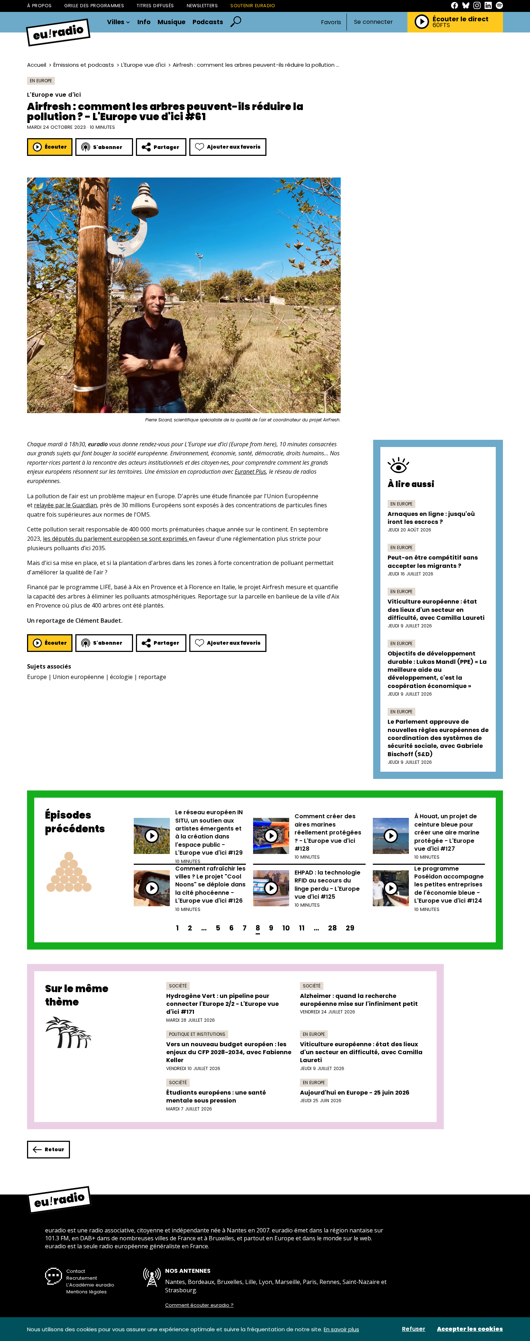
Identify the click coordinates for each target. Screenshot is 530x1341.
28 (332, 928)
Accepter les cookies (470, 1329)
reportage (152, 677)
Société (178, 986)
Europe (37, 677)
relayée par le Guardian (65, 505)
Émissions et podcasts (83, 65)
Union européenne (78, 677)
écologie (121, 677)
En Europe (41, 81)
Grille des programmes (94, 6)
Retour (54, 1149)
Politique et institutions (197, 1034)
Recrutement (81, 1278)
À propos (39, 6)
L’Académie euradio (90, 1284)
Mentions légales (86, 1291)
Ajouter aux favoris (234, 146)
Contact (75, 1271)
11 (302, 928)
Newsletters (202, 6)
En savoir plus (341, 1329)
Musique (171, 22)
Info (143, 22)
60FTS (441, 25)
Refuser (413, 1329)
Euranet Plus (250, 472)
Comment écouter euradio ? (199, 1305)
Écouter (56, 146)
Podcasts (208, 22)
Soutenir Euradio (252, 6)
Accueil (36, 65)
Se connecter (373, 22)
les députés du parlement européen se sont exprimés (116, 539)
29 (350, 928)
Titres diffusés (155, 6)
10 (286, 928)
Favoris (331, 22)
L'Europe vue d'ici (143, 65)
